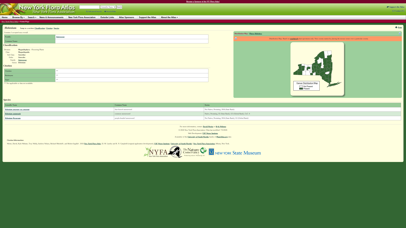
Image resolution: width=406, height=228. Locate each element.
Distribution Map (241, 34)
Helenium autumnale (13, 114)
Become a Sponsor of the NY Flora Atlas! (203, 1)
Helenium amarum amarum (17, 109)
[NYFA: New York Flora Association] (156, 151)
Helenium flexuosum (13, 118)
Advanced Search (95, 11)
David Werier (208, 126)
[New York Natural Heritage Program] (175, 151)
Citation (49, 28)
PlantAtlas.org (222, 137)
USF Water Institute (210, 133)
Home (4, 17)
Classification (40, 28)
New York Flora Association (41, 12)
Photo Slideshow (255, 34)
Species (56, 28)
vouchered (294, 39)
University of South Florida (198, 137)
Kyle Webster (221, 126)
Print (400, 27)
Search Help (111, 11)
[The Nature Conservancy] (195, 151)
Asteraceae (60, 37)
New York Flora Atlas (10, 21)
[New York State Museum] (234, 151)
